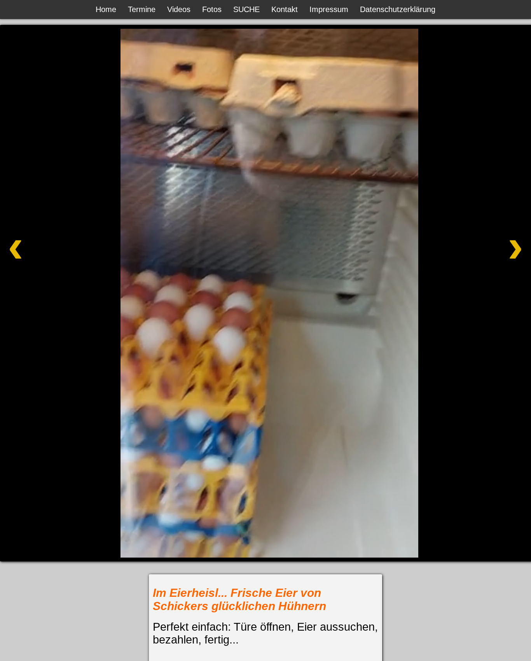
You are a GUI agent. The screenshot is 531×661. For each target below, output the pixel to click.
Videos (178, 9)
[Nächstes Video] (472, 270)
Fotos (212, 9)
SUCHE (246, 9)
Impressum (328, 9)
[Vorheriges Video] (58, 270)
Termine (141, 9)
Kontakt (284, 9)
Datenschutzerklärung (397, 9)
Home (106, 9)
